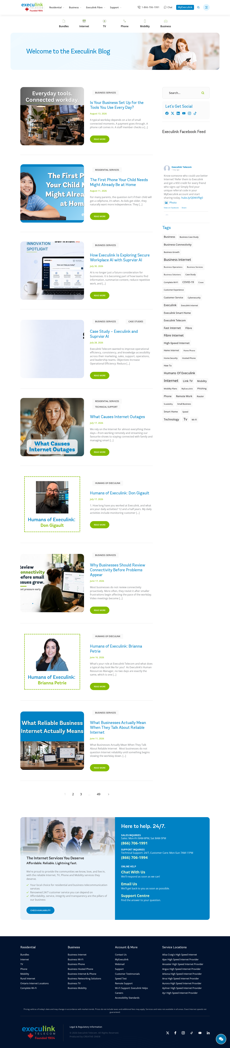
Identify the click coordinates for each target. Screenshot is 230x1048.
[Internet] (84, 24)
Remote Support (124, 983)
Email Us (129, 883)
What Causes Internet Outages (117, 416)
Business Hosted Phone (80, 968)
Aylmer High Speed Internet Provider (182, 988)
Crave (201, 282)
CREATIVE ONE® (91, 1036)
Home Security (171, 358)
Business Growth (171, 252)
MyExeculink (185, 7)
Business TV (74, 983)
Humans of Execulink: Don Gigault (119, 492)
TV (21, 964)
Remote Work (184, 396)
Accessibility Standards (127, 997)
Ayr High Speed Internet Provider (180, 992)
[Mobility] (145, 24)
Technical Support (106, 406)
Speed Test (121, 978)
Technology (171, 419)
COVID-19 (188, 282)
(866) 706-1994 (134, 857)
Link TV (188, 381)
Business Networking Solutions (84, 978)
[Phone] (124, 24)
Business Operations (173, 267)
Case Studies (135, 321)
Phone (23, 968)
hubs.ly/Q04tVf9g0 (192, 197)
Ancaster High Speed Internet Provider (182, 964)
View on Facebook (171, 207)
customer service (173, 297)
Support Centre (135, 895)
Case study (190, 274)
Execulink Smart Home (177, 313)
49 (98, 794)
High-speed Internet (176, 343)
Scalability (168, 404)
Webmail (120, 964)
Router (200, 396)
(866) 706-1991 (134, 842)
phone (167, 396)
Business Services (105, 92)
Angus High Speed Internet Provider (181, 968)
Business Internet (177, 259)
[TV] (104, 24)
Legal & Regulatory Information (86, 1026)
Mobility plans (170, 388)
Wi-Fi (194, 419)
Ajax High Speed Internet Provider (180, 959)
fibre (188, 328)
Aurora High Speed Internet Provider (181, 983)
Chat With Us (133, 872)
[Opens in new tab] (167, 1032)
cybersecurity (194, 297)
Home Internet (171, 350)
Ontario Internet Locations (34, 983)
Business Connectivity (178, 244)
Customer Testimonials (127, 973)
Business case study (189, 237)
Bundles (24, 954)
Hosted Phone (189, 358)
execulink (170, 305)
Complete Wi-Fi (171, 282)
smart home (171, 411)
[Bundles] (63, 24)
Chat (169, 7)
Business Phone (76, 964)
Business (74, 7)
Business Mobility (77, 988)
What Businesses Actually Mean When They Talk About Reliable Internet (118, 727)
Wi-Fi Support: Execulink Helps (131, 988)
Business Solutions (172, 274)
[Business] (166, 24)
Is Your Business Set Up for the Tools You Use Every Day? (117, 105)
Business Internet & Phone (82, 973)
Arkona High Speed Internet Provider (182, 973)
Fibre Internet (174, 335)
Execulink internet (189, 305)
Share (184, 207)
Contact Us (121, 954)
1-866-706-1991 (150, 7)
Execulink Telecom (182, 167)
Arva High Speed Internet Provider (180, 978)
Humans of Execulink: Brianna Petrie (116, 648)
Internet (24, 959)
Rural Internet (27, 978)
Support (114, 7)
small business (184, 403)
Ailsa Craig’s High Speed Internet (179, 954)
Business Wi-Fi (75, 959)
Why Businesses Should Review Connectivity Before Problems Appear (117, 570)
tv (185, 419)
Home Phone (189, 350)
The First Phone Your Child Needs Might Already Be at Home (119, 182)
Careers (119, 992)
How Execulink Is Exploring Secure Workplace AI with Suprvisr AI (120, 257)
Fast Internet (172, 328)
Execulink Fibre (94, 7)
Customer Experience (174, 290)
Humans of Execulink (107, 483)
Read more (99, 139)
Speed (185, 411)
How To (167, 365)
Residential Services (107, 169)
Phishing (202, 388)
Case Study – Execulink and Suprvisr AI (114, 334)
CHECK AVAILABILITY (40, 910)
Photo (173, 202)
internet (171, 380)
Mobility (202, 381)
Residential (55, 7)
